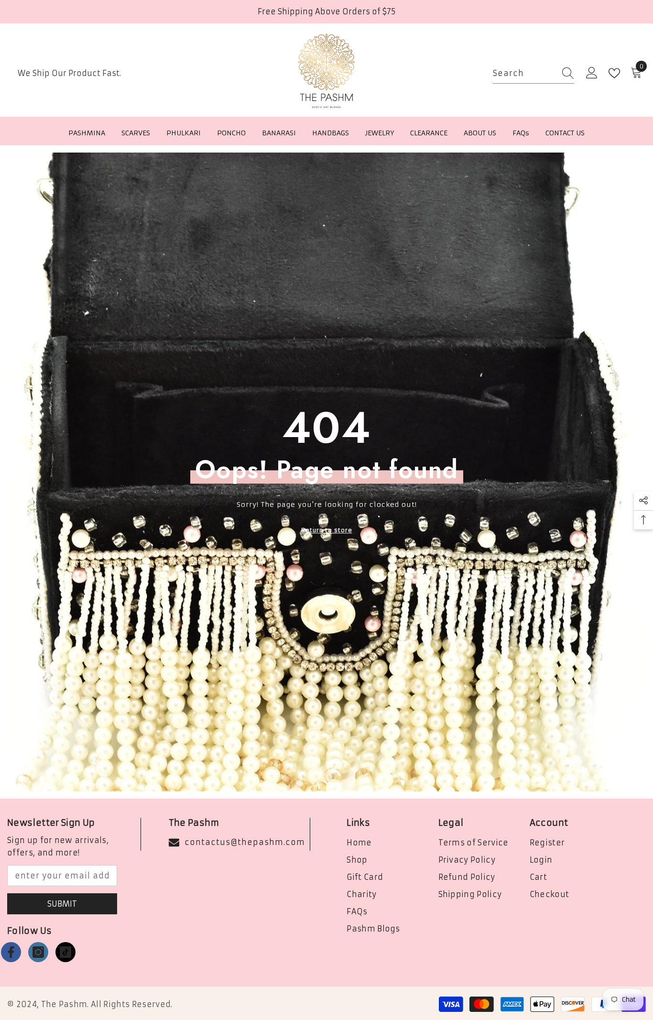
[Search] (533, 74)
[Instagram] (38, 952)
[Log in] (592, 73)
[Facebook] (11, 952)
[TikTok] (65, 952)
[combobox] (524, 73)
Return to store (326, 529)
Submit (62, 904)
